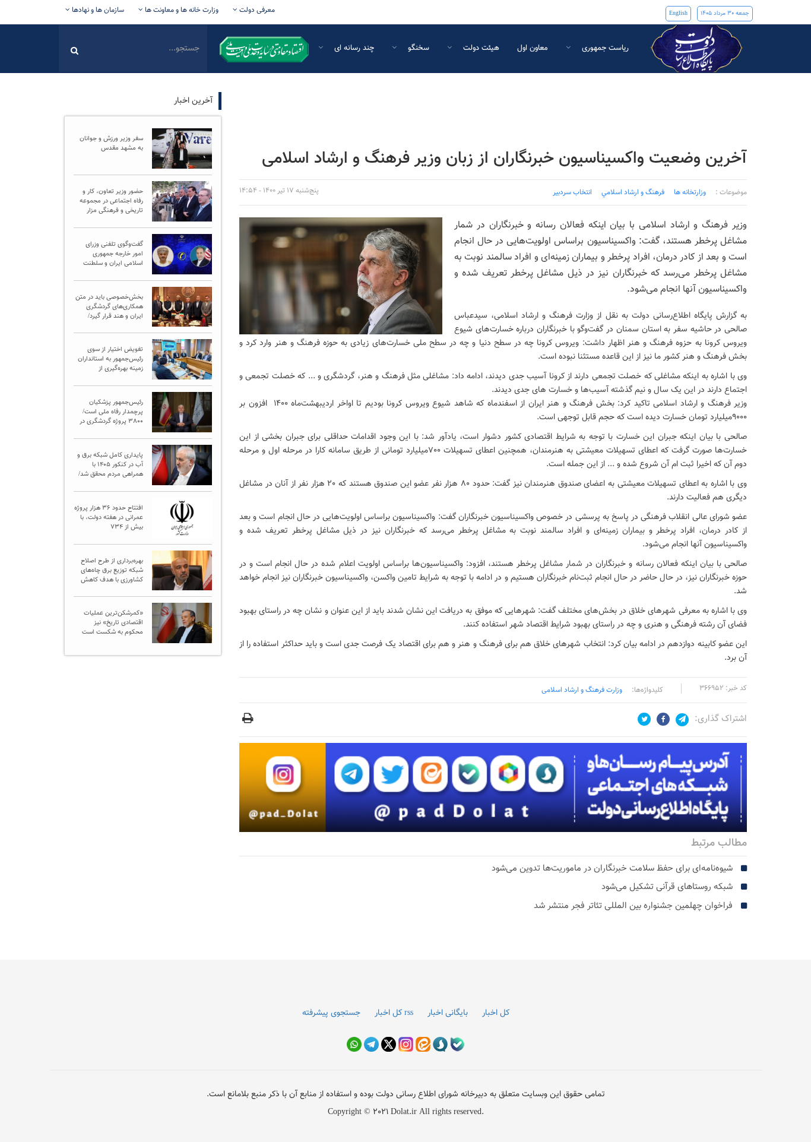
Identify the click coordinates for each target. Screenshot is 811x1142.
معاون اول (532, 48)
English (678, 13)
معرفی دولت (256, 10)
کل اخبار (495, 1013)
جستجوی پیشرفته (331, 1013)
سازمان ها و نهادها (97, 10)
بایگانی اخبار (447, 1013)
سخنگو (417, 48)
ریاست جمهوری (604, 48)
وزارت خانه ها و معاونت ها (180, 10)
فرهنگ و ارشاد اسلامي (632, 192)
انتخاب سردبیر (572, 192)
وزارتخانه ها (690, 192)
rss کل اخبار (394, 1013)
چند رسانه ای (353, 48)
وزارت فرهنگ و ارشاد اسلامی (581, 690)
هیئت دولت (480, 48)
